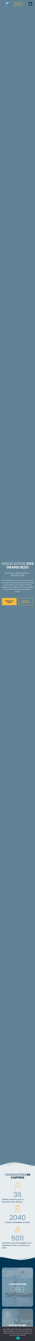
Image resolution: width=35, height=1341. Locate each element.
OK (18, 1338)
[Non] (32, 1334)
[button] (30, 4)
